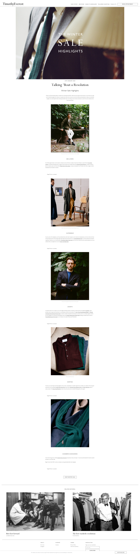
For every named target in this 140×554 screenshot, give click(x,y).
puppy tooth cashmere (55, 312)
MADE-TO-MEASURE (91, 4)
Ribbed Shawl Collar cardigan (65, 165)
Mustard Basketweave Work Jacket (51, 316)
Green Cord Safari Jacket (64, 241)
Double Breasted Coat (78, 238)
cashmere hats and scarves (62, 457)
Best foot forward (12, 533)
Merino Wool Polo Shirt (56, 388)
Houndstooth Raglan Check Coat (66, 240)
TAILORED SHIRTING (104, 4)
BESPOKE (81, 4)
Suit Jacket (87, 310)
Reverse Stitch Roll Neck (81, 164)
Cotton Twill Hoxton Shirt (60, 387)
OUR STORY (74, 4)
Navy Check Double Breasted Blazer (82, 312)
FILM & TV (113, 4)
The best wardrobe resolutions (84, 533)
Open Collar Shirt (86, 387)
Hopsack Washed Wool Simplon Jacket (73, 315)
